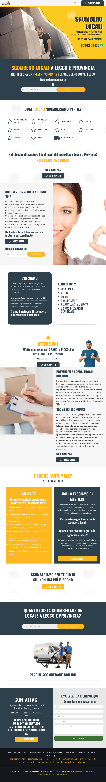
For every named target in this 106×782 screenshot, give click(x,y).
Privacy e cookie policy (47, 774)
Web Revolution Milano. (85, 771)
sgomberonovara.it (51, 759)
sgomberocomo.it (26, 762)
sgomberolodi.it (35, 759)
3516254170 (94, 3)
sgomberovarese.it (87, 759)
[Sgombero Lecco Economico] (6, 3)
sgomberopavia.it (69, 759)
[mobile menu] (75, 3)
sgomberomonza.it (18, 759)
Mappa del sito (62, 774)
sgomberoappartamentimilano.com (71, 762)
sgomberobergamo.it (45, 762)
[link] (53, 33)
